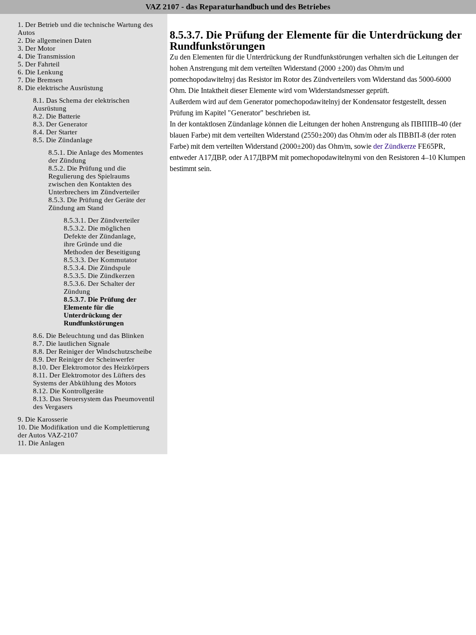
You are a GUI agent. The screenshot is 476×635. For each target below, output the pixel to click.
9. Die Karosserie (43, 419)
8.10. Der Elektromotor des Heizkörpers (91, 367)
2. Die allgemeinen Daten (55, 40)
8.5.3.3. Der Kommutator (100, 260)
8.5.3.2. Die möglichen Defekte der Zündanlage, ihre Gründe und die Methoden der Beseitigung (102, 240)
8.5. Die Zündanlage (63, 140)
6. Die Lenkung (40, 72)
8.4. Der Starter (55, 132)
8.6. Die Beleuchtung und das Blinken (88, 335)
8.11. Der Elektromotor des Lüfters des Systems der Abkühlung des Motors (89, 379)
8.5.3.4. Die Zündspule (97, 267)
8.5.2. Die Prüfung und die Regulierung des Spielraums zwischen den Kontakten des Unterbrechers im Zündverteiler (93, 180)
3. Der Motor (36, 48)
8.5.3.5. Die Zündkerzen (99, 275)
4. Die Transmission (46, 56)
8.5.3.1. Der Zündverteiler (101, 220)
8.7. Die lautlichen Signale (71, 343)
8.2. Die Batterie (56, 116)
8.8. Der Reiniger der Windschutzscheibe (92, 351)
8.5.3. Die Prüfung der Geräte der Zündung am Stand (96, 204)
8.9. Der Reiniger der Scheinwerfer (83, 359)
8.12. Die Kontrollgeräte (68, 391)
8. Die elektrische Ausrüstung (60, 88)
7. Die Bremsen (40, 80)
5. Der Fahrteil (39, 64)
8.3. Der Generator (60, 124)
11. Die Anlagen (41, 443)
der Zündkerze (394, 146)
